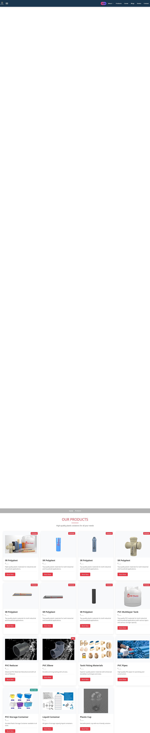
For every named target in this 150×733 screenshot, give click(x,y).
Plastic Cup (85, 716)
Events (139, 3)
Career (126, 3)
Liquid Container (51, 716)
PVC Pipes (123, 665)
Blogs (132, 3)
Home (104, 3)
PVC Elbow (48, 665)
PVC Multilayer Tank (128, 611)
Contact (146, 3)
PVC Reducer (11, 665)
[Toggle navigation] (7, 3)
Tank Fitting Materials (91, 665)
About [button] (110, 3)
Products (119, 3)
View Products (75, 272)
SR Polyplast (11, 560)
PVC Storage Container (16, 716)
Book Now (10, 574)
